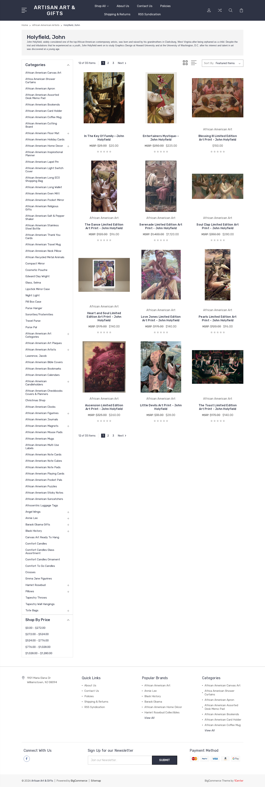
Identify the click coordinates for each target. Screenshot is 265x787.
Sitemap (96, 780)
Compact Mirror (35, 263)
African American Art (157, 685)
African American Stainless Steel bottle (42, 227)
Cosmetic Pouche (36, 270)
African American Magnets (41, 426)
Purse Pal (31, 327)
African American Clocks (40, 406)
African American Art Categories (38, 335)
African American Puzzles (41, 486)
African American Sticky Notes (44, 492)
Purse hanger (33, 308)
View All (149, 717)
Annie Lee (31, 518)
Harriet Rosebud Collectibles (162, 712)
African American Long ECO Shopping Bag (42, 179)
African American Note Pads (43, 467)
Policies (165, 6)
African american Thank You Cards (42, 236)
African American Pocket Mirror (44, 200)
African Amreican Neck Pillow (43, 251)
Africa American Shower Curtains (40, 80)
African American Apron (40, 88)
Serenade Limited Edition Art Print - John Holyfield (160, 226)
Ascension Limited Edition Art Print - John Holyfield (104, 407)
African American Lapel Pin (42, 161)
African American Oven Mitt (42, 193)
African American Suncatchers (44, 499)
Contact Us (144, 6)
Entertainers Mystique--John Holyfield (161, 137)
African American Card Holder (43, 111)
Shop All (100, 6)
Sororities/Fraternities (39, 314)
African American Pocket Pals (43, 480)
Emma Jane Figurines (38, 578)
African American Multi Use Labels (42, 446)
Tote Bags (31, 610)
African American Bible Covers (44, 362)
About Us (123, 6)
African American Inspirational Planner (44, 153)
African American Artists (40, 349)
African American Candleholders (36, 383)
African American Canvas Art (43, 72)
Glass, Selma (33, 282)
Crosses (30, 572)
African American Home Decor (44, 145)
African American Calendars (42, 375)
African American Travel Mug (43, 244)
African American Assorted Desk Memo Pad (42, 96)
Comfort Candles (36, 543)
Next (121, 63)
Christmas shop (35, 400)
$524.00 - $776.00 (37, 640)
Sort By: (209, 63)
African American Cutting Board (41, 125)
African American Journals (41, 419)
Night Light (32, 295)
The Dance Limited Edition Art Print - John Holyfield (104, 226)
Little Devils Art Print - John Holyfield (161, 407)
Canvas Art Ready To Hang (42, 537)
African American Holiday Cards (45, 139)
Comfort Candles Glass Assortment (39, 551)
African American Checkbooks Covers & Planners (44, 392)
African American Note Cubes (43, 460)
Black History (33, 530)
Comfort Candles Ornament (42, 559)
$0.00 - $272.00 (35, 627)
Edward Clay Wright (37, 276)
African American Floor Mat (42, 133)
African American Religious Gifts (41, 208)
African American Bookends (42, 104)
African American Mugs (39, 438)
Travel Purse (33, 320)
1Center (238, 780)
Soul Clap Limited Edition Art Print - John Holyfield (217, 226)
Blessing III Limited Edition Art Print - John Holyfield (217, 137)
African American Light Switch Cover (44, 170)
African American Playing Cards (44, 473)
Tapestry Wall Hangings (40, 604)
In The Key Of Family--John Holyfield (104, 137)
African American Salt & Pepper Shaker (44, 217)
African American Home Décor (163, 707)
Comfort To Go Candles (40, 566)
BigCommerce (79, 780)
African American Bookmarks (43, 368)
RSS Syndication (149, 14)
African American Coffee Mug (43, 117)
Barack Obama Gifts (37, 524)
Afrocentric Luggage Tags (41, 505)
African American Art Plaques (43, 343)
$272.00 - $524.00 (37, 634)
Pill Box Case (33, 301)
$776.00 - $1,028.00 (37, 647)
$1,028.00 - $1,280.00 (38, 653)
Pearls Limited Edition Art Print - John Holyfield (218, 318)
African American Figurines (42, 413)
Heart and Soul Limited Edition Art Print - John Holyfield (104, 316)
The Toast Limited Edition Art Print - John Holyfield (218, 407)
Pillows (29, 591)
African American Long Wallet (43, 187)
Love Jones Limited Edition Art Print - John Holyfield (161, 318)
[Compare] (220, 12)
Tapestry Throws (36, 597)
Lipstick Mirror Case (37, 289)
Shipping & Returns (117, 14)
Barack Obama (153, 701)
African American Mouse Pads (44, 432)
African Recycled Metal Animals (44, 257)
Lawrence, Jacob (36, 355)
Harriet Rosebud (35, 585)
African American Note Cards (43, 454)
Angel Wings (33, 511)
